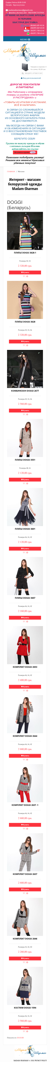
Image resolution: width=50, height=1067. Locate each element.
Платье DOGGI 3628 (25, 321)
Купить (26, 272)
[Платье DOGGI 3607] (25, 576)
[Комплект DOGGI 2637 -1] (25, 783)
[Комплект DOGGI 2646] (25, 917)
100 (22, 1038)
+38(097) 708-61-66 (36, 31)
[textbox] (32, 73)
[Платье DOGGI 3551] (25, 438)
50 (20, 1038)
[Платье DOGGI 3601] (25, 507)
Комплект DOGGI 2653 (25, 667)
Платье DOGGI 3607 (25, 598)
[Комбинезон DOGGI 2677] (25, 369)
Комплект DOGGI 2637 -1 (25, 805)
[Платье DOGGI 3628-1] (25, 231)
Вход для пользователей (31, 78)
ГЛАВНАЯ (11, 171)
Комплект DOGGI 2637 (25, 874)
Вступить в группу (22, 152)
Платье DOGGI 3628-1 (25, 252)
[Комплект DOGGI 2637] (25, 852)
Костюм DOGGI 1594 (25, 1007)
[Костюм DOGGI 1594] (25, 986)
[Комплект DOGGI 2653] (25, 645)
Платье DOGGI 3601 (25, 528)
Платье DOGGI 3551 (25, 459)
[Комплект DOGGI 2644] (25, 714)
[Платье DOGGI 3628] (25, 300)
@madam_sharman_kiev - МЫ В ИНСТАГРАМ (26, 13)
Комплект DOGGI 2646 (25, 938)
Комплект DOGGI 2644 (25, 736)
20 (18, 1038)
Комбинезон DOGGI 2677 (25, 390)
